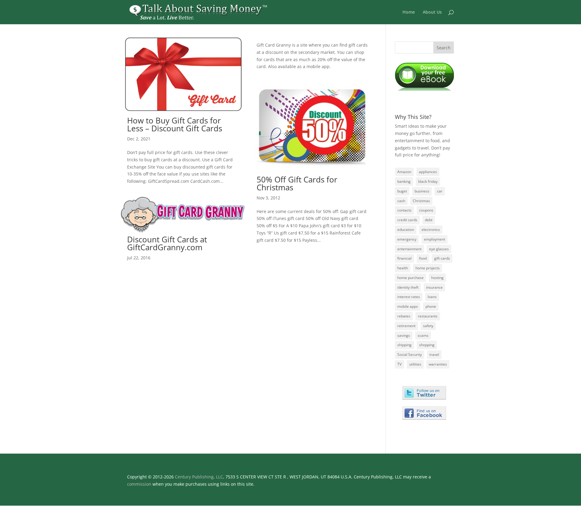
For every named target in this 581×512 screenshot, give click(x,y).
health (402, 268)
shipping (404, 344)
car (439, 191)
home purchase (410, 277)
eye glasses (439, 248)
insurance (434, 287)
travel (434, 354)
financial (404, 258)
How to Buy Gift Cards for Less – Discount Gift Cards (174, 124)
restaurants (428, 316)
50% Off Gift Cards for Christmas (297, 183)
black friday (428, 181)
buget (402, 191)
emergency (406, 239)
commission (139, 484)
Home (408, 12)
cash (401, 200)
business (422, 191)
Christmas (421, 200)
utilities (415, 364)
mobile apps (407, 306)
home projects (427, 268)
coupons (426, 210)
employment (434, 239)
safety (428, 325)
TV (399, 364)
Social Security (409, 354)
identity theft (408, 287)
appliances (428, 171)
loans (432, 296)
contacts (404, 210)
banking (404, 181)
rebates (403, 316)
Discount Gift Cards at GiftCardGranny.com (167, 243)
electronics (431, 229)
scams (423, 335)
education (405, 229)
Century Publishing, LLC (199, 477)
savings (403, 335)
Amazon (404, 171)
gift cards (442, 258)
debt (428, 219)
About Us (432, 12)
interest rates (408, 296)
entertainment (409, 248)
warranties (438, 364)
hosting (437, 277)
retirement (406, 325)
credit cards (407, 219)
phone (430, 306)
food (423, 258)
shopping (427, 344)
